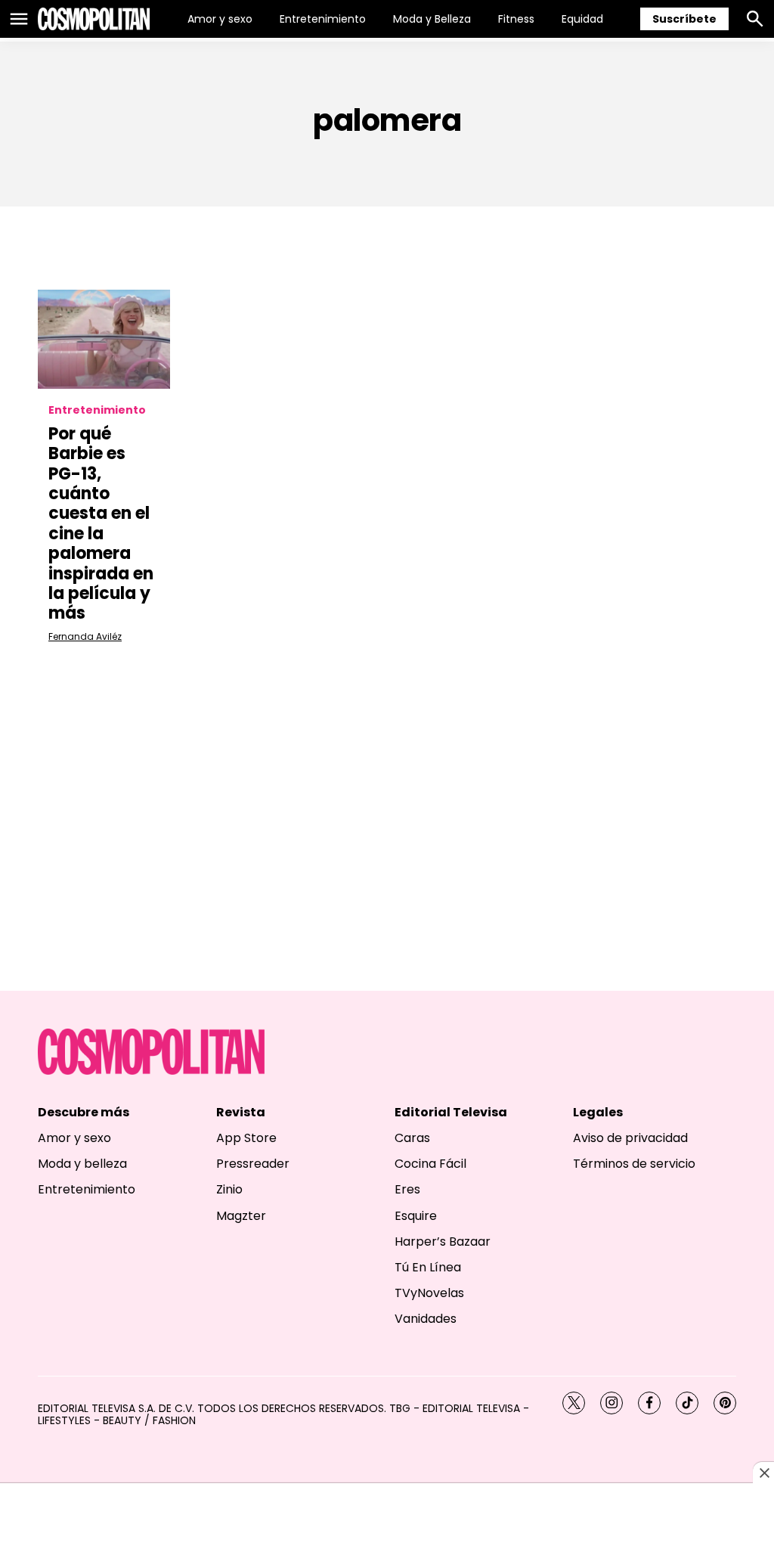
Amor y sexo (219, 18)
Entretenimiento (323, 18)
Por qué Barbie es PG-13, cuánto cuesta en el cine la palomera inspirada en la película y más (100, 523)
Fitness (516, 18)
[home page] (94, 19)
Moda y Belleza (432, 18)
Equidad (582, 18)
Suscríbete (684, 18)
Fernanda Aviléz (85, 636)
